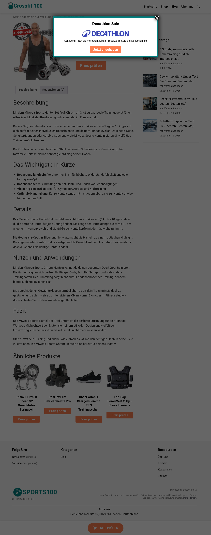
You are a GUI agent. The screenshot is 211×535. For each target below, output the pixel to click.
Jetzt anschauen (105, 50)
